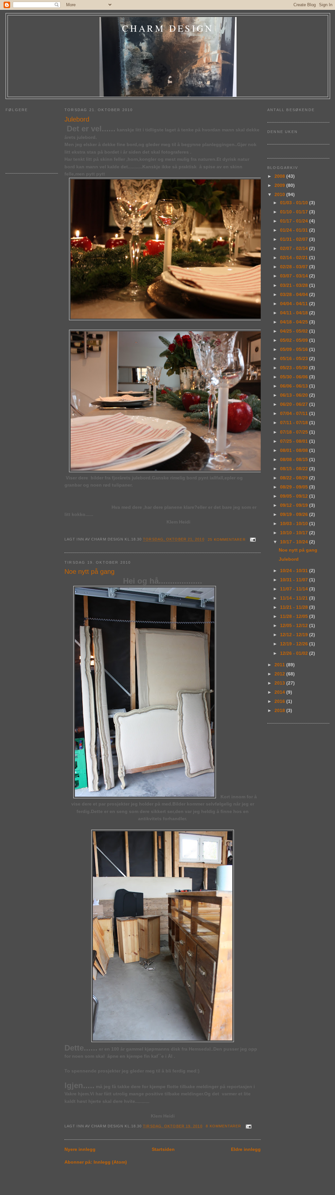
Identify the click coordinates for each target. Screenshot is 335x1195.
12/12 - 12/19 (294, 634)
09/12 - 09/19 (294, 505)
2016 (280, 701)
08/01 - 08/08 (294, 450)
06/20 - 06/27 (294, 404)
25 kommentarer (226, 539)
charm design (167, 28)
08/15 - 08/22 (294, 468)
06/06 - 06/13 (294, 386)
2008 (280, 176)
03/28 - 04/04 (294, 294)
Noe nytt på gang (89, 571)
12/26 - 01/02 (294, 653)
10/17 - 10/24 (294, 541)
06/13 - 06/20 (294, 395)
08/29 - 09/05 (294, 487)
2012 (280, 673)
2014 (280, 692)
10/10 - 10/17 (294, 532)
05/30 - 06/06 (294, 376)
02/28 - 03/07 (294, 266)
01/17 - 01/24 (294, 221)
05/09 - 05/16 (294, 349)
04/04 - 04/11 (294, 303)
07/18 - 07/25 (294, 432)
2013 (280, 683)
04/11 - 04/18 (294, 312)
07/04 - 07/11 (294, 413)
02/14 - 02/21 (294, 257)
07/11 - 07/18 (294, 422)
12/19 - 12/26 (294, 643)
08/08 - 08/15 (294, 459)
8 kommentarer (223, 1126)
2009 (280, 185)
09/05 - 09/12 (294, 496)
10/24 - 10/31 (294, 570)
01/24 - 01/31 (294, 230)
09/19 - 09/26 (294, 514)
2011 (280, 664)
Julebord (76, 119)
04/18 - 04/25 (294, 321)
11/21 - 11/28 (294, 607)
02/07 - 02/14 (294, 248)
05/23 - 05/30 (294, 367)
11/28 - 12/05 (294, 616)
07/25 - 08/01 (294, 441)
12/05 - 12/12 (294, 625)
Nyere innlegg (80, 1149)
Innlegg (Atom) (110, 1162)
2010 (280, 194)
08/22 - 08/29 (294, 477)
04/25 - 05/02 (294, 331)
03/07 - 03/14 (294, 275)
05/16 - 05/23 (294, 358)
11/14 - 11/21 (294, 598)
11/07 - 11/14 (294, 588)
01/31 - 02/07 (294, 239)
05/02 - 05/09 (294, 340)
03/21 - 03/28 (294, 285)
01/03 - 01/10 (294, 202)
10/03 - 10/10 (294, 523)
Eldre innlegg (246, 1149)
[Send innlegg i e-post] (252, 539)
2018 (280, 710)
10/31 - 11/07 (294, 579)
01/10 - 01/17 (294, 211)
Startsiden (163, 1149)
